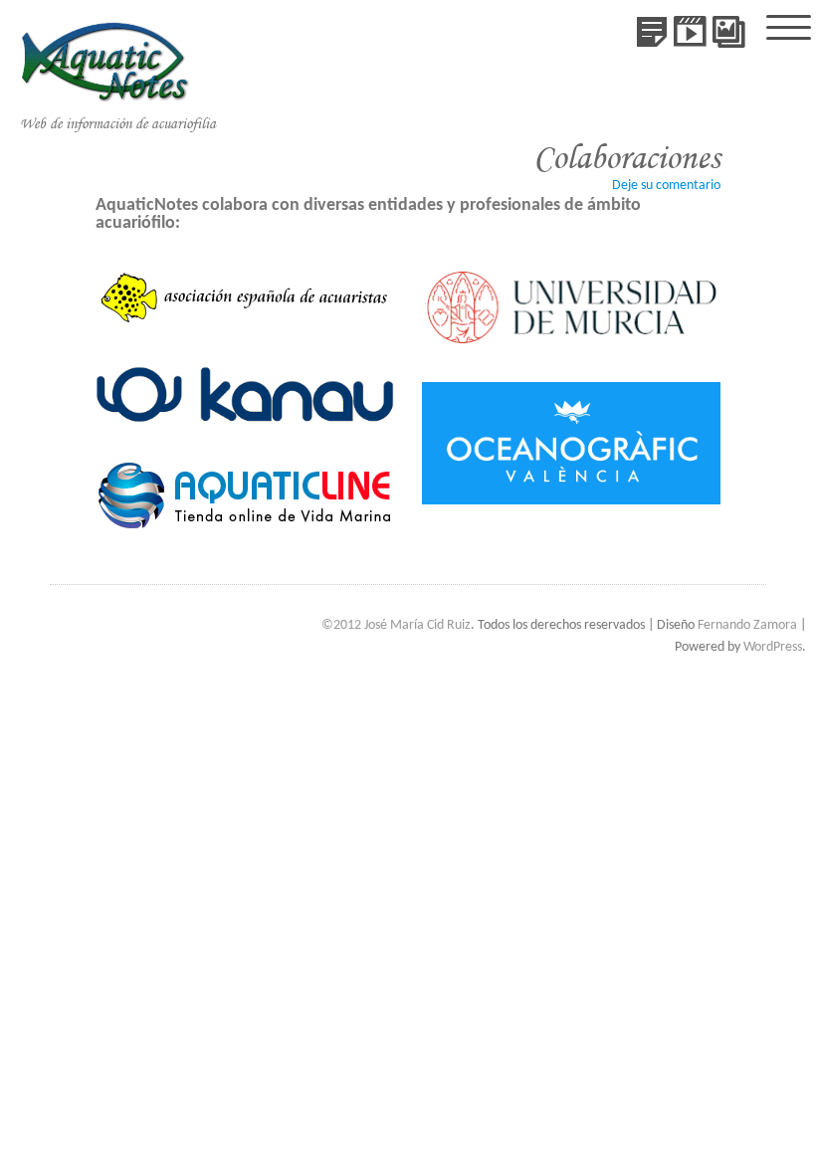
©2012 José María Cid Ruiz (396, 625)
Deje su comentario (666, 185)
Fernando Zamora (747, 625)
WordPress (772, 647)
